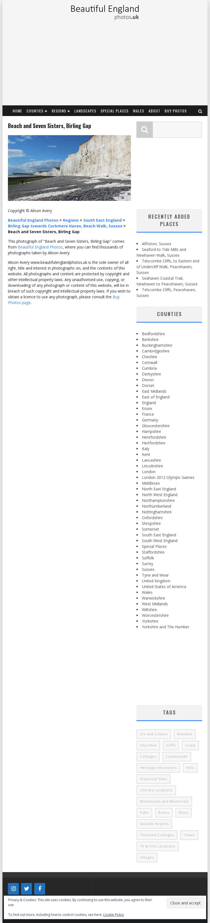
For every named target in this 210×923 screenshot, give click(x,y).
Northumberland (156, 506)
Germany (150, 420)
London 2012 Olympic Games (168, 477)
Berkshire (150, 339)
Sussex (148, 569)
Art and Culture (154, 734)
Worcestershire (155, 615)
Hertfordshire (153, 442)
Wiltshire (149, 609)
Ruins (183, 812)
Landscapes (85, 111)
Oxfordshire (152, 517)
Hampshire (151, 431)
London (149, 471)
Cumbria (149, 368)
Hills (190, 767)
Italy (145, 448)
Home (17, 111)
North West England (159, 494)
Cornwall (149, 362)
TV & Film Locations (157, 846)
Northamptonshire (158, 500)
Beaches (184, 734)
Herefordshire (154, 437)
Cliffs (171, 745)
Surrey (147, 563)
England (149, 402)
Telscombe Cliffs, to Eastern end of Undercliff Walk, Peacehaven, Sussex (167, 266)
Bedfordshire (153, 333)
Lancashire (151, 460)
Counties (35, 111)
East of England (156, 397)
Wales (138, 111)
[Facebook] (39, 889)
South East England (159, 534)
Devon (148, 379)
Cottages (148, 756)
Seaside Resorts (154, 823)
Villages (147, 857)
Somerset (150, 529)
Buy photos (176, 111)
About (154, 111)
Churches (148, 745)
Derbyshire (151, 374)
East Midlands (154, 391)
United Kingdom (156, 580)
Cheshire (149, 356)
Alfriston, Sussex (156, 243)
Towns (189, 835)
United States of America (164, 586)
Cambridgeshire (156, 351)
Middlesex (151, 483)
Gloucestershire (156, 425)
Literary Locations (156, 790)
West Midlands (155, 603)
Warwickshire (153, 598)
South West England (159, 540)
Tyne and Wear (155, 575)
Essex (147, 408)
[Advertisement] (104, 64)
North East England (159, 488)
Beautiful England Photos (40, 247)
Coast (190, 745)
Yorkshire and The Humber (165, 626)
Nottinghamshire (157, 511)
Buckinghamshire (157, 345)
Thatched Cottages (157, 835)
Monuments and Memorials (164, 801)
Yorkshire (150, 621)
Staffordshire (153, 552)
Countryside (177, 756)
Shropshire (151, 523)
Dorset (148, 385)
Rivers (163, 812)
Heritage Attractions (158, 767)
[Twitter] (26, 889)
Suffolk (148, 557)
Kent (146, 454)
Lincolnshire (152, 465)
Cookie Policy (113, 914)
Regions (59, 111)
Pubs (144, 812)
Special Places (115, 111)
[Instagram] (13, 889)
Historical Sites (153, 779)
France (148, 414)
